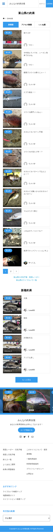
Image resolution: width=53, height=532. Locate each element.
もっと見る (26, 380)
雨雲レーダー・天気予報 (12, 450)
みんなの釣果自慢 (17, 3)
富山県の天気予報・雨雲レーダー (26, 277)
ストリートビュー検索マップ (14, 499)
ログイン (42, 4)
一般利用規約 (31, 459)
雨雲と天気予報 (9, 455)
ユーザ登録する (26, 430)
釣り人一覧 (7, 459)
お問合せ (29, 474)
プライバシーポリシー (35, 469)
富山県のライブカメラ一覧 (26, 280)
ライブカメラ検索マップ (12, 492)
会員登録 (49, 4)
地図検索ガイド (9, 495)
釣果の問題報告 (9, 469)
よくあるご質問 (9, 464)
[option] (14, 401)
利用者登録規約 (32, 464)
